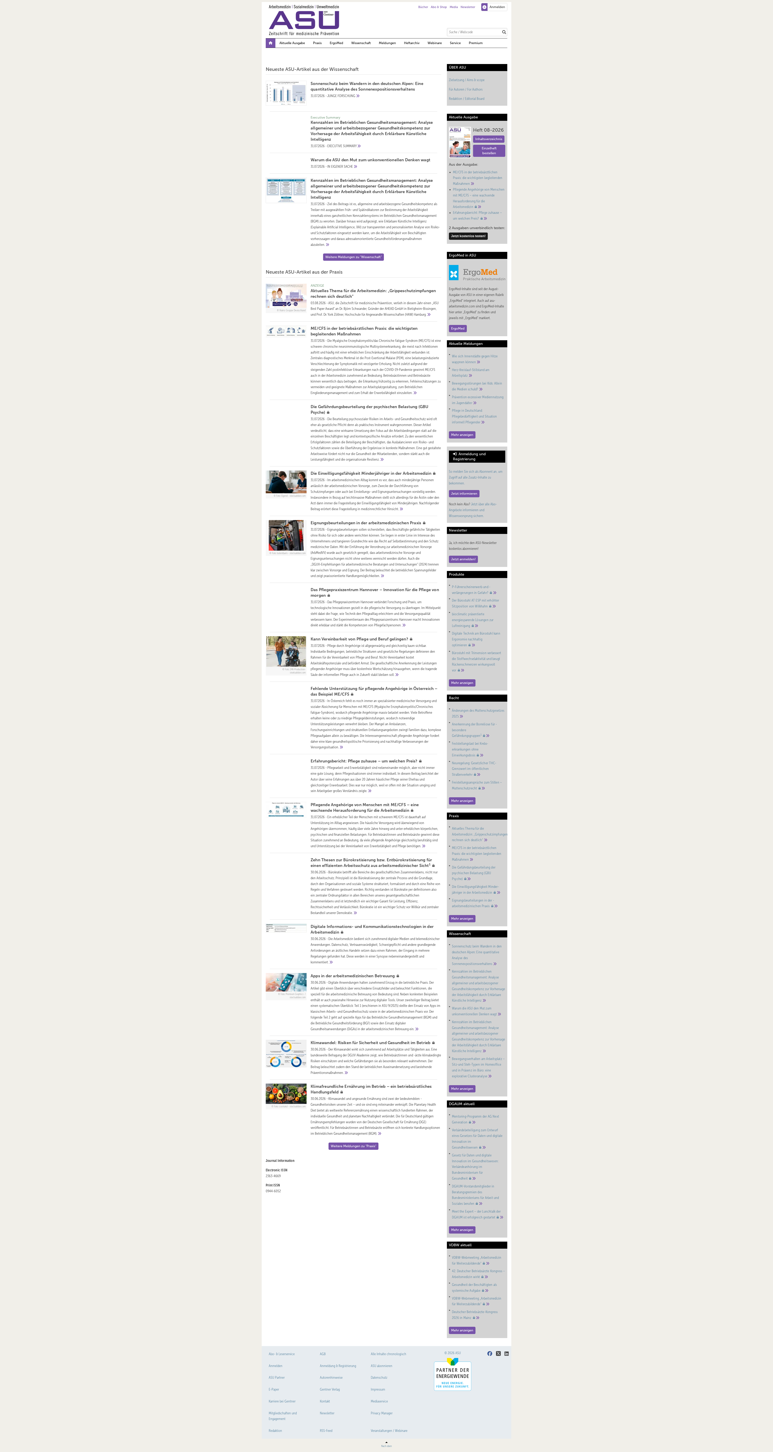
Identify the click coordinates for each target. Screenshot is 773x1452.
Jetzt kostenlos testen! (468, 236)
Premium (476, 43)
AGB (323, 1354)
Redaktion (275, 1431)
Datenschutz (379, 1377)
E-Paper (274, 1389)
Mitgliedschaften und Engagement (283, 1416)
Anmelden (275, 1366)
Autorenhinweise (331, 1377)
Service (455, 43)
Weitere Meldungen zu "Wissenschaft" (353, 257)
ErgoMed (336, 43)
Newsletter (468, 7)
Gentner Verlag (330, 1389)
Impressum (378, 1389)
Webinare (435, 43)
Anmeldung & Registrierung (338, 1366)
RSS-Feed (326, 1431)
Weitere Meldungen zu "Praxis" (353, 1146)
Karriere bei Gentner (282, 1401)
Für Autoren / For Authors (466, 89)
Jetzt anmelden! (463, 559)
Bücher (423, 7)
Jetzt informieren (464, 493)
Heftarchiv (412, 43)
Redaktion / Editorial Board (466, 99)
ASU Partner (277, 1377)
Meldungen (387, 43)
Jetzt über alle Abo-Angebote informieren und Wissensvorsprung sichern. (473, 510)
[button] (387, 43)
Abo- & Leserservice (282, 1354)
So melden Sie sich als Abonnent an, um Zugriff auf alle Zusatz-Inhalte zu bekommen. (475, 477)
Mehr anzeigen (462, 434)
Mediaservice (379, 1401)
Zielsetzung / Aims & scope (467, 80)
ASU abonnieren (381, 1366)
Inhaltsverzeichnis (488, 139)
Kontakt (325, 1401)
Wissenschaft (361, 43)
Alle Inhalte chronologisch (388, 1354)
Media (454, 7)
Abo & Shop (439, 7)
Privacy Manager (382, 1413)
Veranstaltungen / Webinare (389, 1431)
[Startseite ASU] (388, 20)
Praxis (317, 43)
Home (270, 43)
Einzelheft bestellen (489, 151)
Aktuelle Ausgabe (292, 43)
